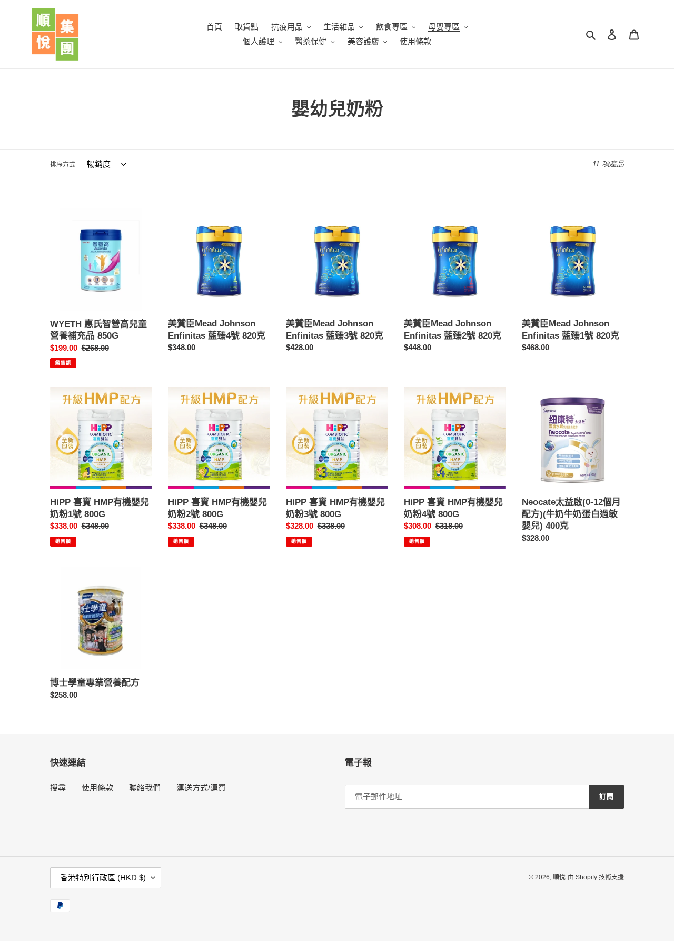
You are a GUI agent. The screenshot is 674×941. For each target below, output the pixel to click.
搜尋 (58, 787)
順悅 (559, 877)
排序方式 (62, 165)
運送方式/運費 (201, 787)
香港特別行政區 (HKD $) (103, 877)
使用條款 (97, 787)
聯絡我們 (145, 787)
